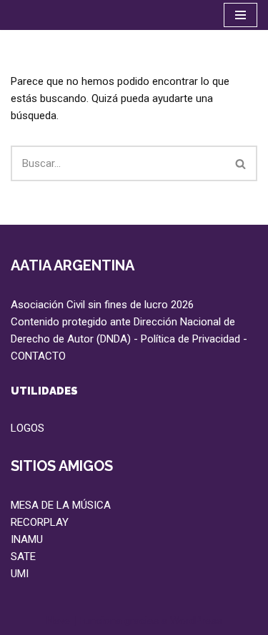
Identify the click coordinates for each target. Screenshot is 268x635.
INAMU (27, 539)
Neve (58, 620)
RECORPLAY (40, 522)
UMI (20, 573)
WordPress (196, 620)
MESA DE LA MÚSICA (61, 505)
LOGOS (27, 428)
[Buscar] (241, 163)
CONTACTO (38, 356)
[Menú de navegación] (240, 15)
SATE (23, 556)
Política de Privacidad (190, 338)
